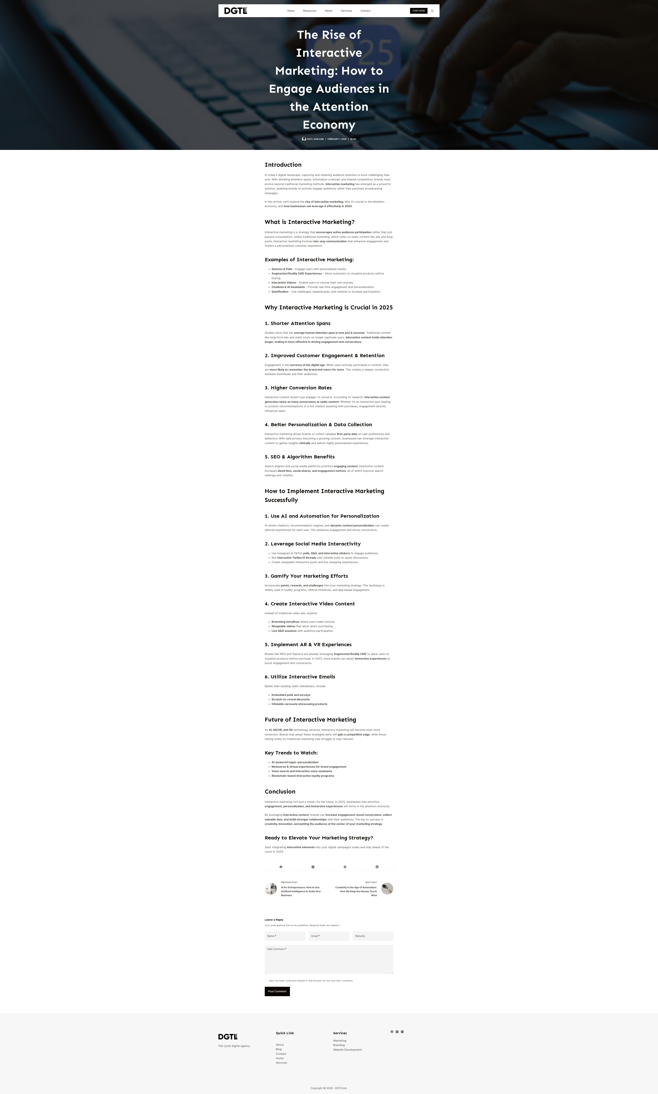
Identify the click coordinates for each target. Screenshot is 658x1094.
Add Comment (277, 949)
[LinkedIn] (377, 867)
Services (346, 10)
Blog (353, 139)
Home (291, 10)
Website (360, 936)
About (328, 10)
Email (315, 936)
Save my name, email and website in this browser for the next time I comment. (311, 980)
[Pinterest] (345, 867)
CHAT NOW (419, 10)
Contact (366, 10)
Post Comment (277, 991)
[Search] (432, 10)
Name (271, 936)
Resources (309, 10)
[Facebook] (281, 867)
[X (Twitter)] (313, 867)
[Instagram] (402, 1031)
